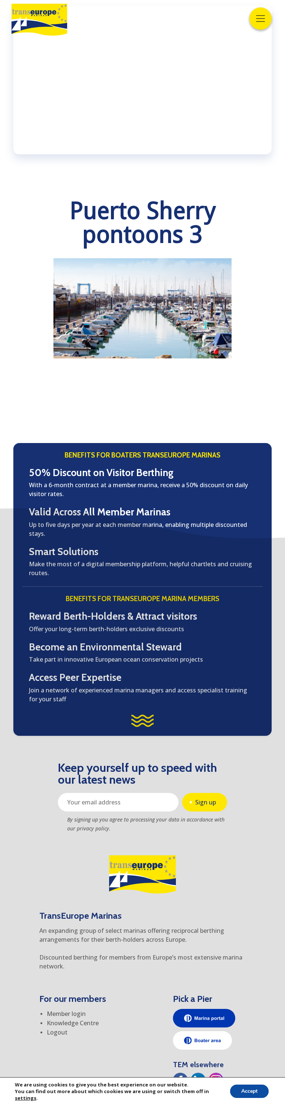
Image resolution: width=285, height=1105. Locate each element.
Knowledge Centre (73, 1023)
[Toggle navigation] (260, 18)
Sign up (205, 802)
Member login (66, 1014)
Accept (249, 1091)
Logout (57, 1032)
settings (25, 1098)
